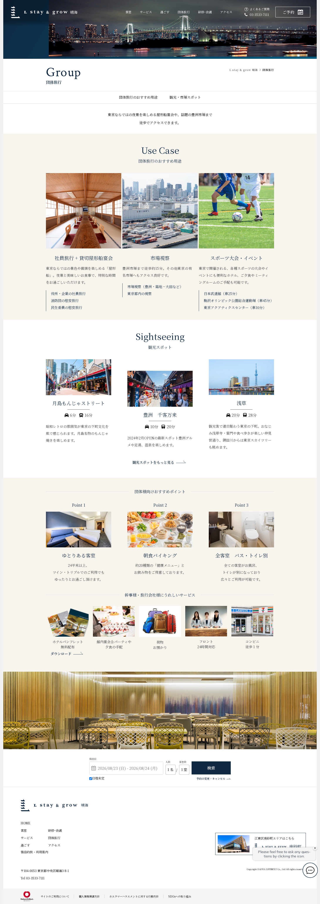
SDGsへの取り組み (179, 896)
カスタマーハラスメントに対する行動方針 (134, 896)
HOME (25, 823)
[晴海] (51, 805)
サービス (146, 12)
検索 (211, 768)
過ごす (164, 12)
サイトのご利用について (55, 896)
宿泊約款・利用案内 (34, 852)
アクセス (226, 12)
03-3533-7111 (259, 14)
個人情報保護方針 (89, 896)
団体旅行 (184, 12)
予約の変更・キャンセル (211, 778)
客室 (128, 12)
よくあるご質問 (259, 9)
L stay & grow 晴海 (243, 69)
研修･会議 (205, 12)
